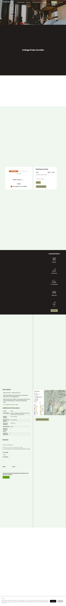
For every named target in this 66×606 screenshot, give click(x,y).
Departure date (24, 171)
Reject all (60, 601)
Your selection (16, 186)
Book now (54, 310)
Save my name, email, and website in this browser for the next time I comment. (15, 474)
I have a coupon (40, 178)
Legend (19, 183)
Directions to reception (42, 419)
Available (24, 186)
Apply (38, 182)
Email (14, 466)
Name (4, 466)
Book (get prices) (41, 186)
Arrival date (13, 171)
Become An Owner (36, 2)
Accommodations (21, 2)
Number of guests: (17, 179)
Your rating (5, 452)
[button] (54, 2)
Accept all (53, 601)
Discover (29, 2)
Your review (6, 457)
